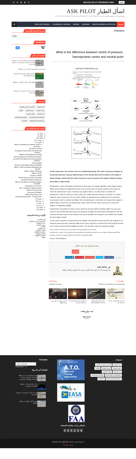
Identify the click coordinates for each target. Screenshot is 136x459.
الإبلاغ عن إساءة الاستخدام (36, 215)
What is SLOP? (36, 173)
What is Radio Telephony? (33, 171)
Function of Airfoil (36, 175)
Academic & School (62, 24)
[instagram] (13, 2)
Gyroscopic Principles (34, 192)
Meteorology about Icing (33, 194)
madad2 (66, 445)
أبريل (39, 205)
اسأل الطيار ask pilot (96, 11)
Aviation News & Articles (104, 24)
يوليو (39, 199)
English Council (42, 24)
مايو (39, 203)
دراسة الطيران (40, 110)
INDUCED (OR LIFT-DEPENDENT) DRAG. (98, 2)
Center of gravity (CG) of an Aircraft (116, 302)
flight (85, 61)
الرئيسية (120, 24)
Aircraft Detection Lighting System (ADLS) (77, 302)
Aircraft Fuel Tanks (35, 148)
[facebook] (28, 2)
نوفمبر (39, 140)
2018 (41, 209)
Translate (31, 366)
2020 (41, 138)
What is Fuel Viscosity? (34, 190)
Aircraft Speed (37, 163)
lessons (86, 24)
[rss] (17, 2)
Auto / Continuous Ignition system (30, 188)
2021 (41, 136)
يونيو (39, 201)
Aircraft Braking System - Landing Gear (28, 196)
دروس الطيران (30, 110)
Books (76, 24)
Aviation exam (67, 61)
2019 (41, 207)
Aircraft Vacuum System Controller (30, 177)
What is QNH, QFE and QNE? (24, 82)
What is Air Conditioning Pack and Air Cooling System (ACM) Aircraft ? (23, 62)
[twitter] (24, 2)
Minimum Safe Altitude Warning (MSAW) (28, 165)
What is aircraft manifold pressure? (31, 69)
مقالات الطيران (92, 61)
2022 (41, 134)
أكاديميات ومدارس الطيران (27, 107)
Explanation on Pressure (33, 186)
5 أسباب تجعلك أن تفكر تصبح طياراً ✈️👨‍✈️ (59, 302)
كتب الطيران (40, 114)
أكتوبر (39, 142)
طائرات (100, 61)
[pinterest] (21, 2)
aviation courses (57, 61)
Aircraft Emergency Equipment (31, 180)
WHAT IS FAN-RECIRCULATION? (30, 154)
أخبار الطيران (40, 107)
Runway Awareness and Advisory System (28, 157)
